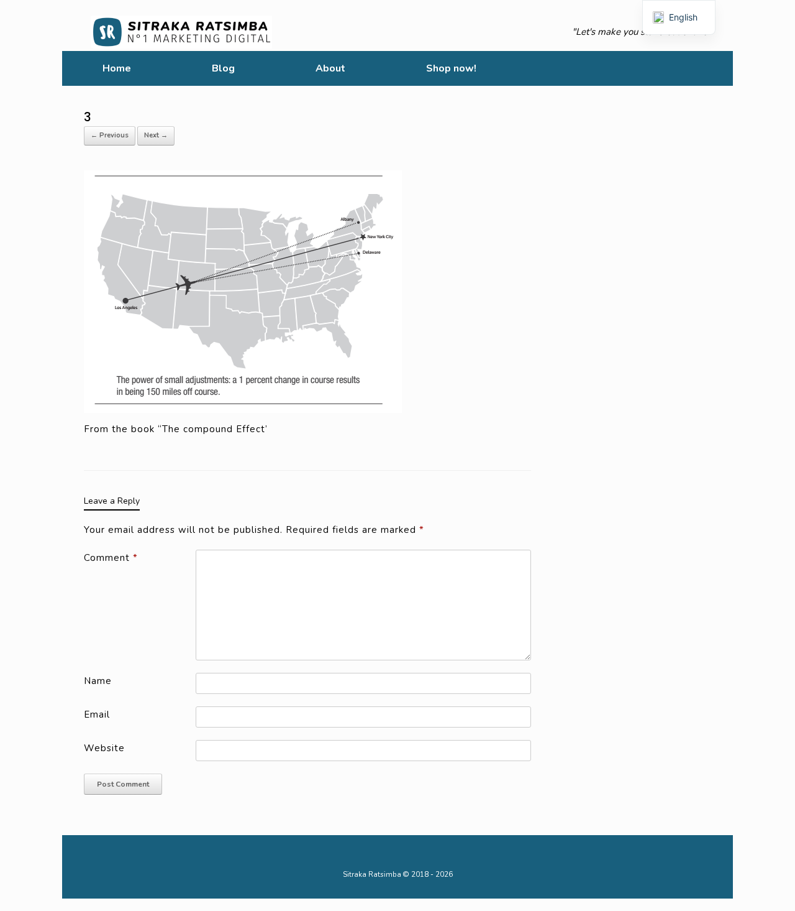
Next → (156, 135)
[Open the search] (714, 68)
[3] (243, 290)
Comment (111, 558)
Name (98, 681)
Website (104, 748)
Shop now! (451, 68)
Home (116, 68)
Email (97, 714)
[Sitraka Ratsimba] (184, 31)
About (330, 68)
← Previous (110, 135)
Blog (223, 68)
